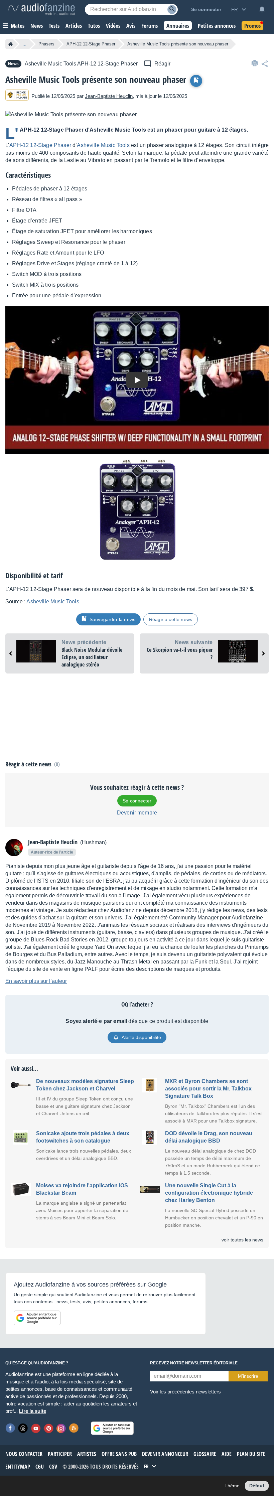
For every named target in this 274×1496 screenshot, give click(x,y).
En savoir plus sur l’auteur (36, 981)
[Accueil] (10, 44)
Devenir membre (137, 812)
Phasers (46, 43)
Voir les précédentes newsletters (185, 1391)
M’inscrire (248, 1376)
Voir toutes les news (242, 1239)
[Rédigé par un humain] (17, 96)
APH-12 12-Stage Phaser (90, 43)
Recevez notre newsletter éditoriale (194, 1363)
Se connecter (137, 800)
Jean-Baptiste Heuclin (109, 96)
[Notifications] (262, 9)
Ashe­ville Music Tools (103, 145)
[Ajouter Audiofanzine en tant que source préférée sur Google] (37, 1318)
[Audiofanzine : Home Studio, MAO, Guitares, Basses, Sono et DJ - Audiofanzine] (41, 9)
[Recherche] (171, 9)
